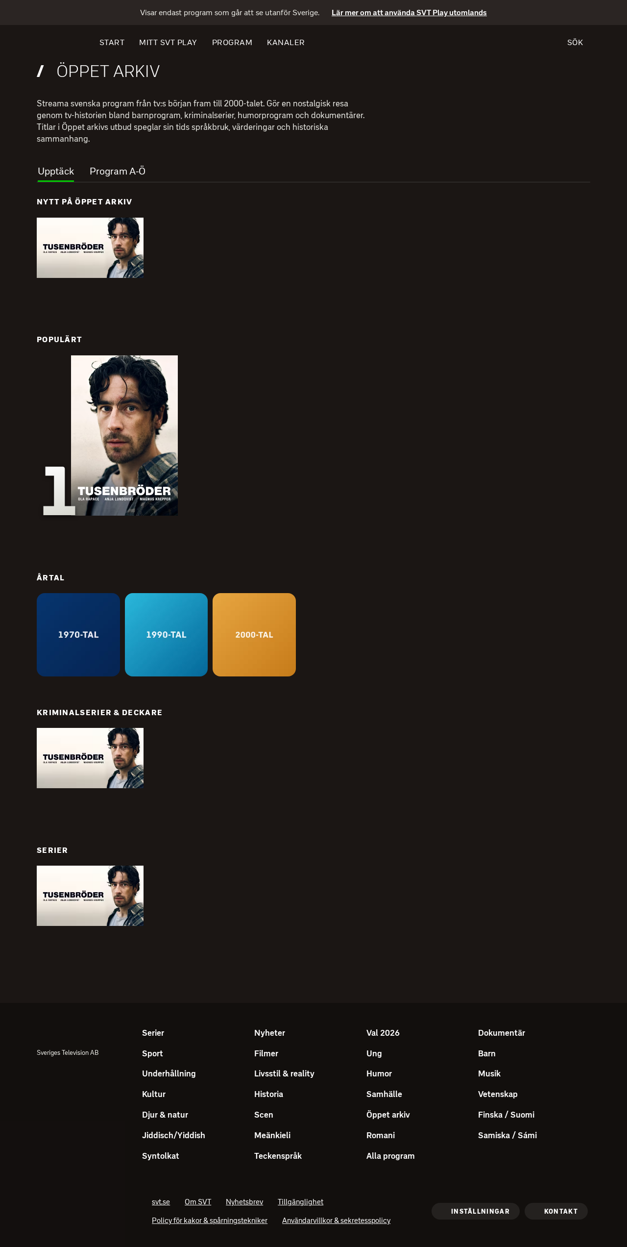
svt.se (161, 1203)
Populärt (59, 339)
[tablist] (313, 168)
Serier (53, 850)
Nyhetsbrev (244, 1203)
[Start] (54, 42)
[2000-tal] (254, 634)
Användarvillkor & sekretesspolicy (336, 1221)
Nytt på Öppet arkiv (85, 201)
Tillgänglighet (300, 1203)
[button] (90, 248)
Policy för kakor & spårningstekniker (209, 1221)
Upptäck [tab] (56, 171)
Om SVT (198, 1203)
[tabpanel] (313, 577)
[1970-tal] (78, 634)
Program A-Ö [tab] (117, 171)
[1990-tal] (166, 634)
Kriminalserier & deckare (100, 712)
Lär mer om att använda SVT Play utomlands (409, 13)
